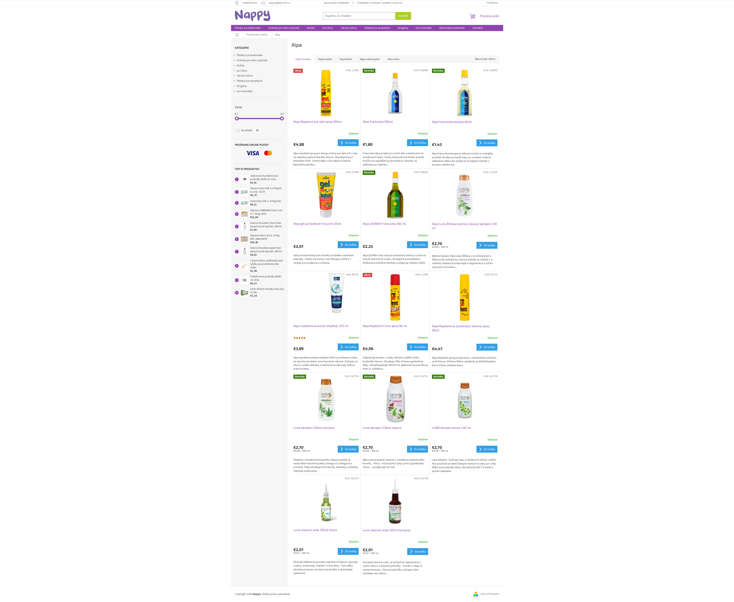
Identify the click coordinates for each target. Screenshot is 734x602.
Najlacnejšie (325, 59)
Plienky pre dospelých (249, 81)
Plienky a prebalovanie (250, 55)
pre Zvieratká (244, 91)
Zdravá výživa (245, 76)
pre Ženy (242, 71)
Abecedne (394, 59)
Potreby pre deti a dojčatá (252, 60)
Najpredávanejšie (370, 59)
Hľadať (403, 15)
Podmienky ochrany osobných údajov (379, 3)
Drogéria (242, 86)
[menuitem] (248, 28)
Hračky (241, 66)
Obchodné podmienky (336, 3)
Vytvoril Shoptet (490, 594)
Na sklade (250, 130)
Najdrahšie (346, 59)
